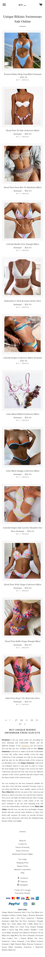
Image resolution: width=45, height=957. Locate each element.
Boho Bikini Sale (19, 924)
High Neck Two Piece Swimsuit (22, 935)
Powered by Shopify (22, 893)
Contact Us (22, 844)
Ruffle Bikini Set (35, 924)
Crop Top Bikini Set (34, 912)
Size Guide (22, 859)
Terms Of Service (22, 851)
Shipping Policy (22, 863)
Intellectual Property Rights (22, 854)
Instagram (24, 885)
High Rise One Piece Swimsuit (23, 921)
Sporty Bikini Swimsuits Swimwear (17, 947)
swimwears (25, 746)
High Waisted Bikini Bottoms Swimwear (26, 944)
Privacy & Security (23, 847)
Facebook (24, 878)
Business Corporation (22, 869)
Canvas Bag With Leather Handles (23, 930)
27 (16, 720)
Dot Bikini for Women (28, 933)
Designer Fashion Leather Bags (14, 915)
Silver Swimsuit (18, 941)
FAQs (22, 873)
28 (21, 720)
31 (37, 720)
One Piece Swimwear (25, 918)
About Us (22, 841)
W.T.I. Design (25, 890)
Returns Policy (22, 866)
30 (32, 720)
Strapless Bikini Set (10, 927)
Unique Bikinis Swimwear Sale (13, 912)
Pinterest (23, 881)
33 (20, 724)
